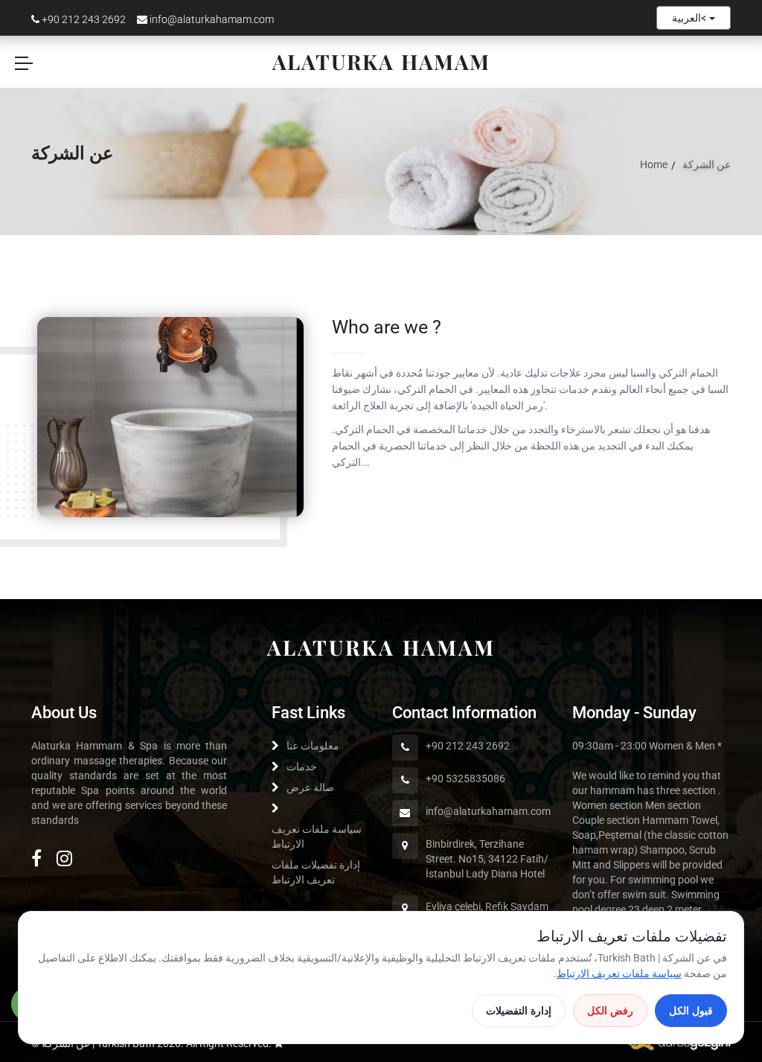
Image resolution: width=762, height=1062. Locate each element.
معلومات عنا (312, 746)
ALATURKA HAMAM (381, 647)
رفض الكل (610, 1011)
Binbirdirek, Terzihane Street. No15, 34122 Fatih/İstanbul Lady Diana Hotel (487, 859)
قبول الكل (691, 1011)
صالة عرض (310, 787)
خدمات (301, 766)
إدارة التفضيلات (518, 1011)
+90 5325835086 (465, 778)
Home (653, 164)
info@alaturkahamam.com (210, 19)
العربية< (690, 18)
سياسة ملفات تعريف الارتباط (619, 973)
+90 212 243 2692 (82, 19)
